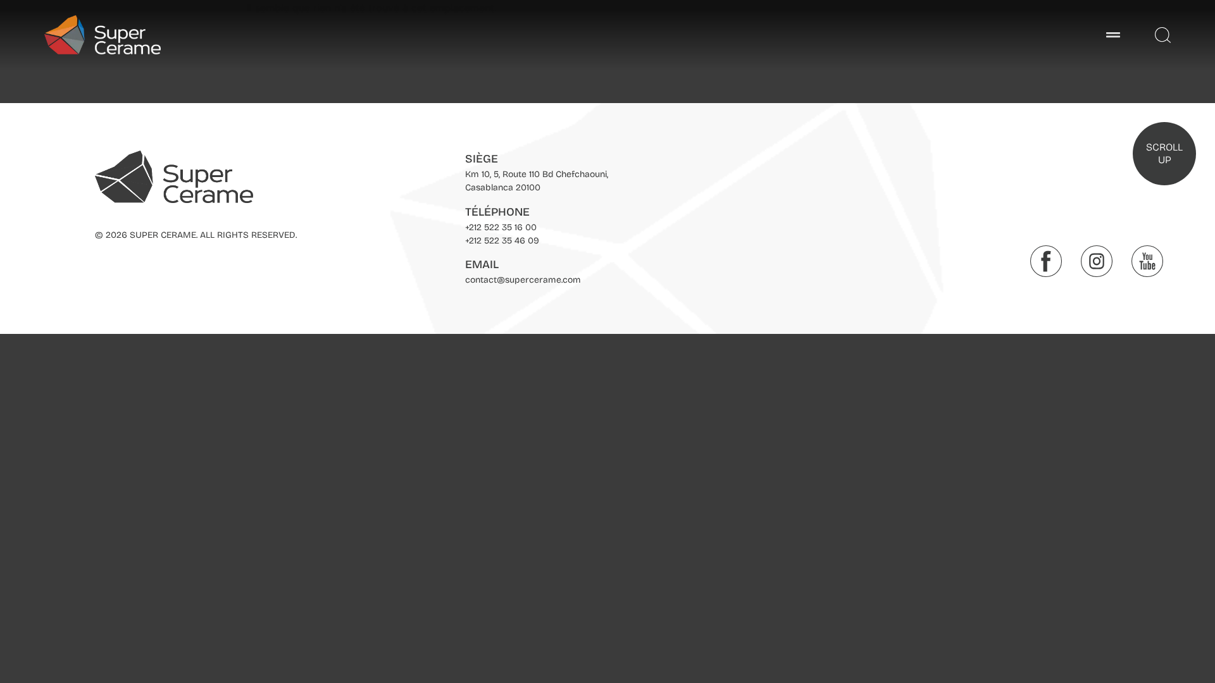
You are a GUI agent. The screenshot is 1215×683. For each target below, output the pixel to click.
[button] (1112, 35)
